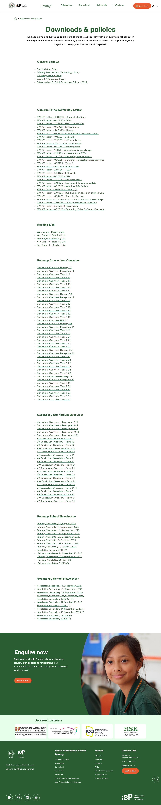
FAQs (97, 767)
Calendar (98, 756)
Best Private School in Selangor (68, 782)
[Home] (18, 5)
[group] (30, 731)
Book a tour (23, 680)
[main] (80, 408)
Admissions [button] (66, 5)
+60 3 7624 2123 (128, 761)
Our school (59, 767)
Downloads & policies (104, 771)
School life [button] (102, 5)
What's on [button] (119, 5)
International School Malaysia (67, 778)
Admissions (59, 763)
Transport (99, 759)
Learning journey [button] (47, 6)
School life (59, 771)
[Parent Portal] (157, 5)
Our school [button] (84, 5)
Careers (98, 763)
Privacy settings (101, 778)
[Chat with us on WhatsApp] (155, 779)
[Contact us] (153, 5)
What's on (59, 774)
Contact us (127, 765)
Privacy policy (101, 774)
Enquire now (142, 5)
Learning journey (62, 759)
